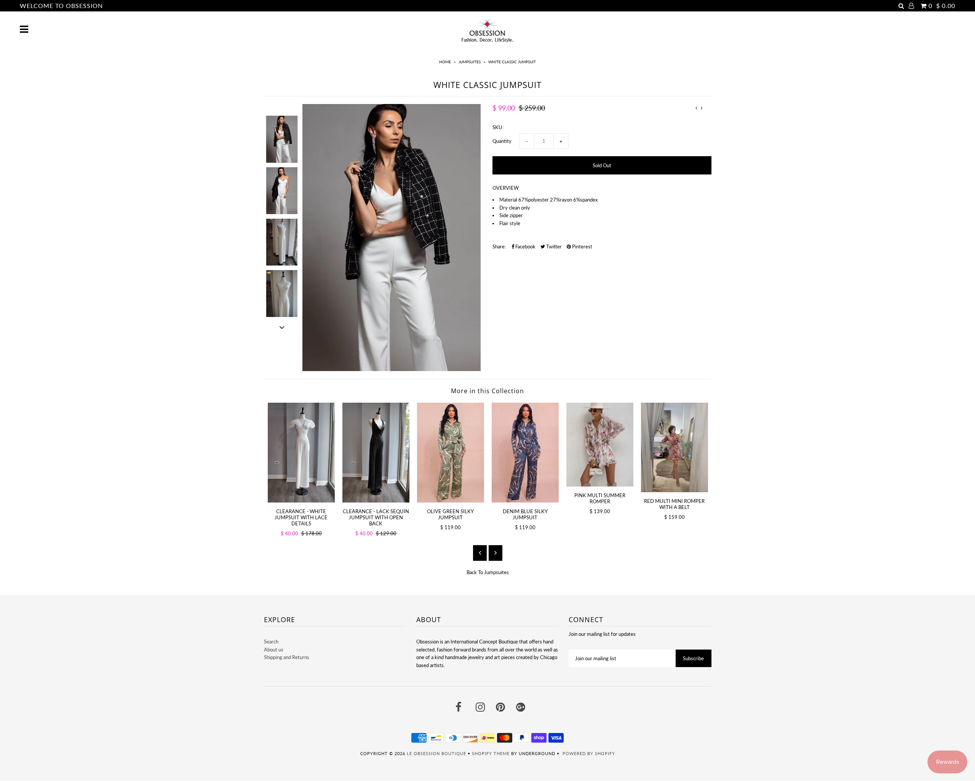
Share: (499, 246)
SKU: (497, 127)
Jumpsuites (470, 61)
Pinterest (581, 246)
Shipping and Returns (286, 657)
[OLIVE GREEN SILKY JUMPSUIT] (450, 453)
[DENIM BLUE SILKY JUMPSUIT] (525, 453)
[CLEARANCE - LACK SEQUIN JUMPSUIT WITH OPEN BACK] (375, 453)
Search (271, 642)
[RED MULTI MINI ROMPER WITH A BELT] (674, 447)
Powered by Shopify (589, 753)
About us (273, 650)
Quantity (501, 141)
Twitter (553, 246)
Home (445, 61)
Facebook (524, 246)
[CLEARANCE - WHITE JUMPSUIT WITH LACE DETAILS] (301, 453)
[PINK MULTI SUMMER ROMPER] (599, 445)
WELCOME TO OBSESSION (61, 5)
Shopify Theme (491, 753)
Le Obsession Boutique (436, 753)
